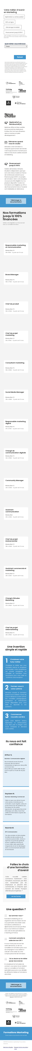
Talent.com (12, 997)
